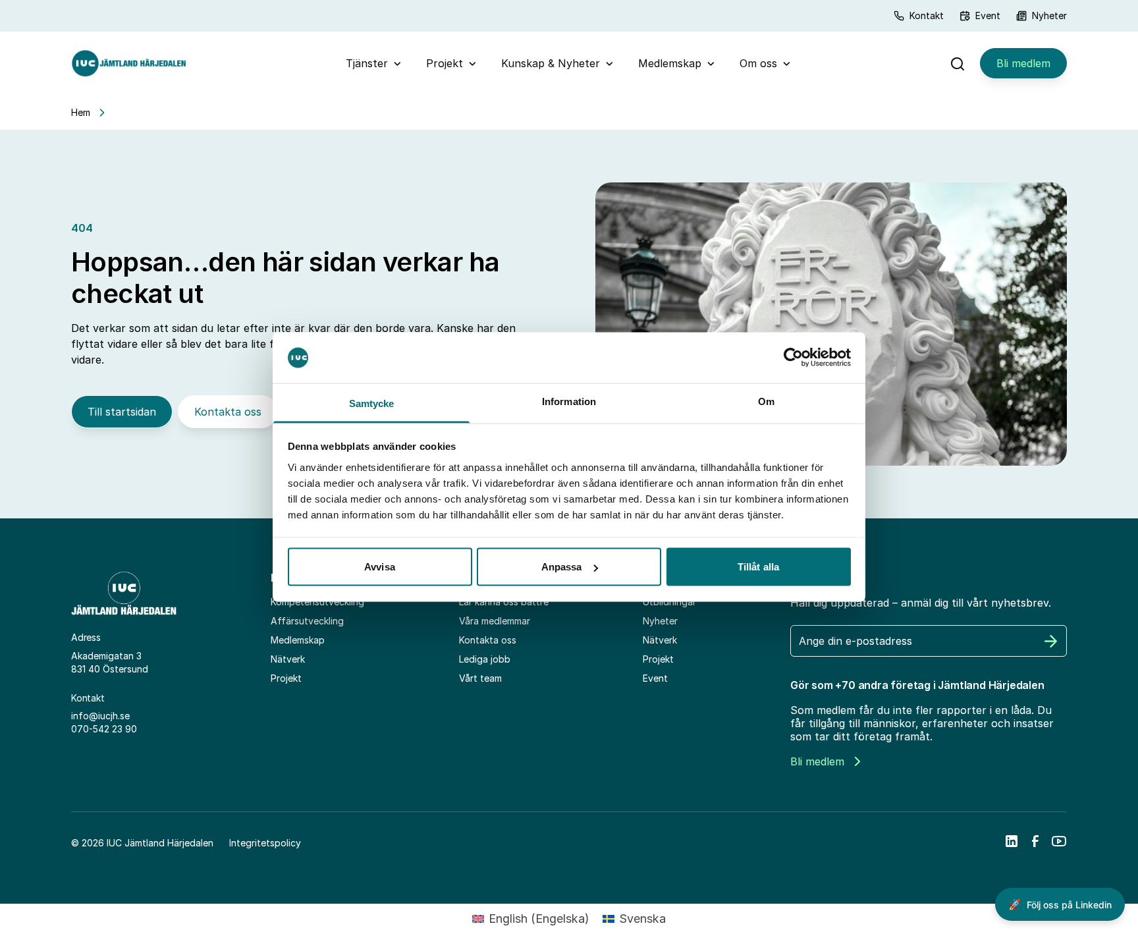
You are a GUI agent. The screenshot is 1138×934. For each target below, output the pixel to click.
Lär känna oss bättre (504, 601)
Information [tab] (569, 400)
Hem (80, 112)
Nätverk (288, 659)
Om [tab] (766, 400)
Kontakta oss (227, 411)
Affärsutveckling (307, 620)
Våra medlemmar (494, 620)
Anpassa (561, 566)
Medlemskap (669, 63)
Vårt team (480, 678)
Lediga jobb (484, 659)
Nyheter (1049, 15)
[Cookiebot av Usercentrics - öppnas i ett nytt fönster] (793, 358)
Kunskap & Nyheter (550, 63)
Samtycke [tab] (371, 402)
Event (987, 15)
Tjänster (367, 63)
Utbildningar (669, 601)
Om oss (758, 63)
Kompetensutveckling (317, 601)
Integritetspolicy (265, 842)
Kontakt (926, 15)
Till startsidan (122, 411)
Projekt (444, 63)
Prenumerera (1051, 641)
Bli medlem (1023, 63)
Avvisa (379, 566)
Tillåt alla (758, 566)
